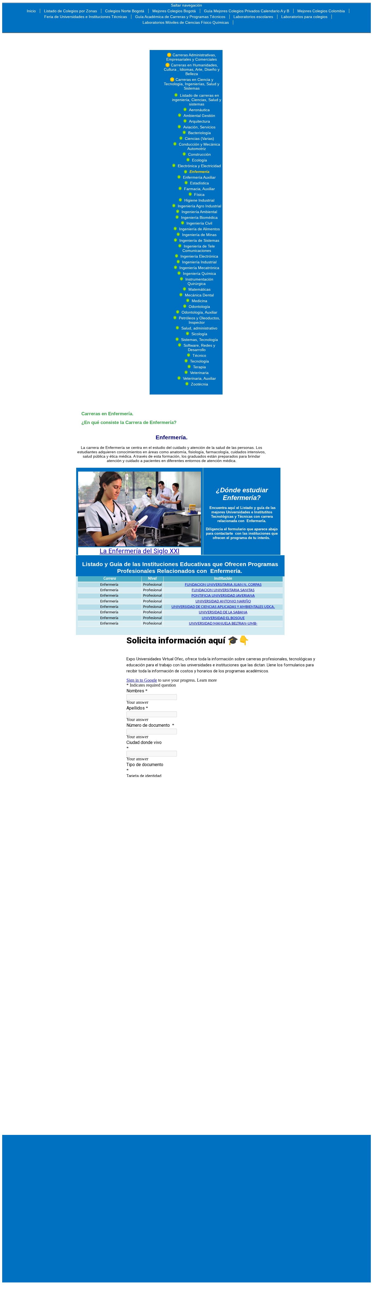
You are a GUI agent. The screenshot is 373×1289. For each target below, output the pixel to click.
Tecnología (199, 361)
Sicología (199, 334)
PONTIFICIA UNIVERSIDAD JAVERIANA (223, 596)
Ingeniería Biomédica (199, 217)
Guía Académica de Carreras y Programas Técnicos (180, 16)
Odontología (199, 306)
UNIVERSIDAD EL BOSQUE (223, 618)
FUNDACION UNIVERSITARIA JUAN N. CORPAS (223, 585)
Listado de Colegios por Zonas (70, 11)
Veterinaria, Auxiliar (199, 378)
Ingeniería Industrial (199, 262)
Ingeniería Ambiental (199, 212)
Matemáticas (199, 289)
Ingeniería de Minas (199, 235)
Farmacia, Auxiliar (199, 189)
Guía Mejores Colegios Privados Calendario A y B (246, 11)
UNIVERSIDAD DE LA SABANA (223, 612)
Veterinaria (199, 372)
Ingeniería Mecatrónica (199, 268)
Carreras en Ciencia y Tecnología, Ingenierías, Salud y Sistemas (191, 83)
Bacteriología (199, 133)
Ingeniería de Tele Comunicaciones (198, 248)
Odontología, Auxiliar (199, 312)
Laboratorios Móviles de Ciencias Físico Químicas (186, 22)
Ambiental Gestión (199, 115)
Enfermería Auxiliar (199, 177)
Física (199, 194)
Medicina (199, 301)
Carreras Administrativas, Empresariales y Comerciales (191, 57)
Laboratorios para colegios (304, 16)
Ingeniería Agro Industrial (199, 206)
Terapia (199, 367)
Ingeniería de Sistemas (199, 240)
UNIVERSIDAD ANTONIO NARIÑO (223, 601)
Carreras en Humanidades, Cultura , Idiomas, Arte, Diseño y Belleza (192, 69)
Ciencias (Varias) (199, 138)
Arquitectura (199, 121)
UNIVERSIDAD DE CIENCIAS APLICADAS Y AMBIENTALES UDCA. (223, 607)
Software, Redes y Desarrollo (199, 347)
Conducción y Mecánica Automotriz (199, 146)
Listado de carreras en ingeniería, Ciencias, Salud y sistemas (196, 99)
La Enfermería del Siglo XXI (139, 551)
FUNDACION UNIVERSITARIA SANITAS (223, 590)
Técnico (199, 355)
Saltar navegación (186, 5)
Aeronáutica (199, 110)
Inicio (31, 11)
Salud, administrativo (199, 328)
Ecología (199, 160)
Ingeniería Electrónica (199, 256)
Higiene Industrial (199, 200)
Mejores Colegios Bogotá (174, 11)
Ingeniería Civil (199, 223)
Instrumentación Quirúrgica (199, 281)
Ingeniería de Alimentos (199, 229)
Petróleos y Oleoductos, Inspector (199, 320)
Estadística (199, 183)
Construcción (199, 154)
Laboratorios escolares (253, 16)
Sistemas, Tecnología (199, 339)
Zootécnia (199, 384)
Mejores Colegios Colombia (321, 11)
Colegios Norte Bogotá (124, 11)
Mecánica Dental (199, 295)
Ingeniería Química (199, 273)
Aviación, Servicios (199, 127)
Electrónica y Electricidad (199, 166)
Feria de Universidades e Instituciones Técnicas (85, 16)
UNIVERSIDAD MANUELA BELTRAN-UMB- (223, 624)
